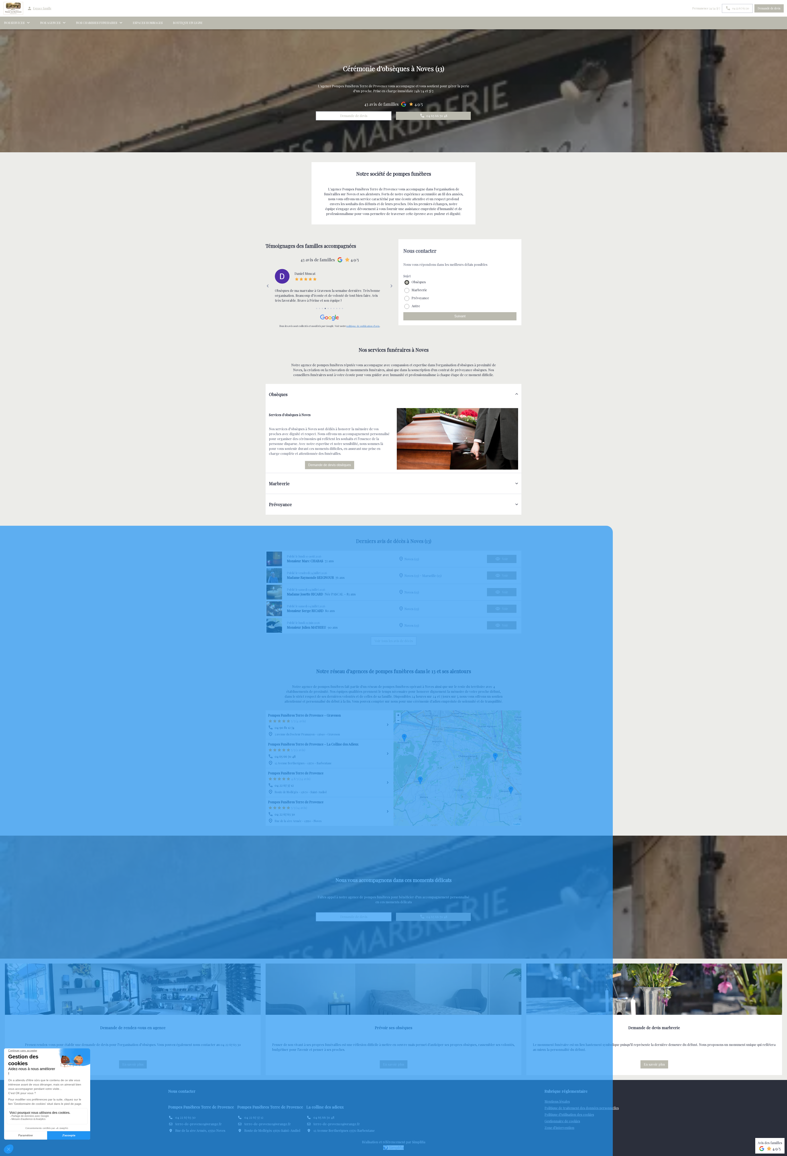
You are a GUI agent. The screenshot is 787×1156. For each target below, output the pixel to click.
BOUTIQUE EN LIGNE (188, 23)
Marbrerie (419, 290)
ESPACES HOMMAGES (148, 23)
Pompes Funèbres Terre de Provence (295, 773)
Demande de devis (769, 8)
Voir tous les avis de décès (393, 641)
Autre (416, 306)
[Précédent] (268, 285)
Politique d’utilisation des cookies (569, 1114)
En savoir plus (134, 1065)
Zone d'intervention (559, 1127)
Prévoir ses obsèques (393, 1027)
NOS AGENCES (50, 23)
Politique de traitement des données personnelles (582, 1108)
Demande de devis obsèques (329, 465)
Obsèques (419, 282)
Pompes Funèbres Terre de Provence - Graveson (304, 715)
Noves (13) (411, 559)
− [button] (398, 720)
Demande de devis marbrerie (654, 1027)
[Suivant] (391, 285)
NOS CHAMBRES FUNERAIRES (96, 23)
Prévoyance (420, 298)
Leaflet (517, 824)
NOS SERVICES (14, 23)
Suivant (459, 316)
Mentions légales (557, 1101)
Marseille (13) (431, 575)
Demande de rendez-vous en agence (133, 1027)
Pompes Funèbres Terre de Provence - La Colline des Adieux (313, 744)
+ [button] (398, 715)
